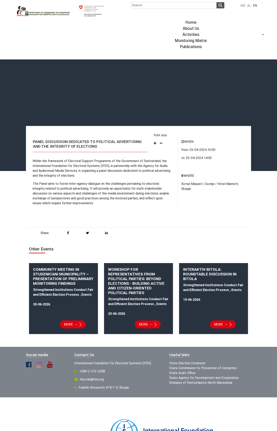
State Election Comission (187, 363)
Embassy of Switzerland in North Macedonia (200, 383)
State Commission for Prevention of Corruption (203, 368)
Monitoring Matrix (191, 40)
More (69, 324)
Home (190, 22)
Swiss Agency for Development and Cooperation (204, 378)
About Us (191, 28)
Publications (191, 46)
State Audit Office (182, 373)
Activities (191, 34)
